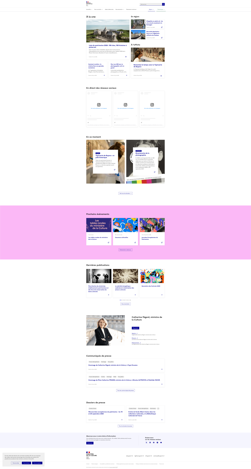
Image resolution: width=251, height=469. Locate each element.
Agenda (134, 333)
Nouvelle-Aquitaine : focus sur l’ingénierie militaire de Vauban (153, 33)
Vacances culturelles (121, 237)
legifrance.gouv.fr (138, 456)
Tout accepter (37, 463)
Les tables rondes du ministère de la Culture (98, 238)
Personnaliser (16, 463)
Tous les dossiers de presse (125, 426)
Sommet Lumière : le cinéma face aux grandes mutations (96, 66)
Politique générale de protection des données (125, 464)
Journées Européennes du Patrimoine (150, 238)
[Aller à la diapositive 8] (130, 300)
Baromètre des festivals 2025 (151, 286)
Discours (134, 338)
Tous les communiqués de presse (125, 390)
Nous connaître (97, 9)
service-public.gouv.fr (158, 456)
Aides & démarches (109, 9)
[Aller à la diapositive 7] (128, 300)
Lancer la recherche (163, 4)
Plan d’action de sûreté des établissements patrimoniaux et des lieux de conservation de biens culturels (98, 289)
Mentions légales (95, 464)
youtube (161, 442)
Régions (150, 9)
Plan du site (161, 464)
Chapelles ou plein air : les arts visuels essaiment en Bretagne (154, 23)
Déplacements (135, 342)
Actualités (88, 9)
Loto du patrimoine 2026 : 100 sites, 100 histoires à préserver (108, 46)
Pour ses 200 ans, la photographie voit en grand (117, 66)
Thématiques (160, 9)
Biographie (135, 328)
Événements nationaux (131, 9)
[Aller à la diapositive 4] (124, 300)
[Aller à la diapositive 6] (127, 300)
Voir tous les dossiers (125, 193)
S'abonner (89, 443)
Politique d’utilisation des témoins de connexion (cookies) (146, 464)
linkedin (150, 442)
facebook (153, 442)
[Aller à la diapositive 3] (123, 300)
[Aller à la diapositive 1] (120, 300)
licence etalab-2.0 (113, 467)
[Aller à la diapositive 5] (126, 300)
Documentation (119, 9)
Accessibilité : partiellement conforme (107, 464)
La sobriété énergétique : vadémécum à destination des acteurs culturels (124, 288)
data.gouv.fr (129, 456)
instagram (157, 442)
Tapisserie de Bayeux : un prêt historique (105, 156)
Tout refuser (26, 463)
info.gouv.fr (148, 456)
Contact (87, 464)
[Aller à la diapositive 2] (121, 300)
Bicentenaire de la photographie (142, 154)
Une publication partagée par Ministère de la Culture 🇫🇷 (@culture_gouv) (102, 124)
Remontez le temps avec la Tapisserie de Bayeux (148, 66)
